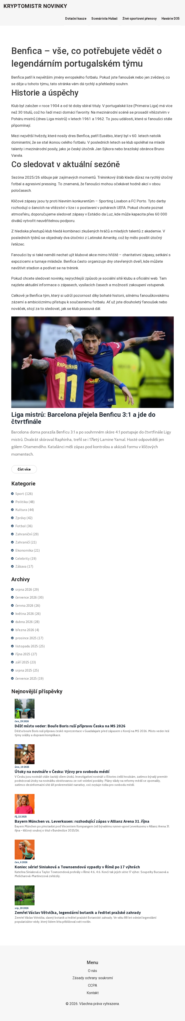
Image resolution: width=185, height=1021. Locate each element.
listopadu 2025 (30, 646)
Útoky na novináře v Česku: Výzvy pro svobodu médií (62, 771)
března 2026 (27, 630)
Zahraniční (27, 534)
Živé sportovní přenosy (140, 18)
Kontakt (93, 993)
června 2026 (27, 605)
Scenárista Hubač (104, 18)
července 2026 (29, 597)
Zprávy (23, 517)
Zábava (24, 566)
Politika (25, 501)
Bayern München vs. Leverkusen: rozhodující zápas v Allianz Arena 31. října (82, 821)
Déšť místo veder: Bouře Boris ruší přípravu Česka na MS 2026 (70, 726)
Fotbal (23, 526)
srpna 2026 (27, 589)
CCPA (92, 985)
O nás (92, 971)
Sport (24, 493)
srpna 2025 (27, 670)
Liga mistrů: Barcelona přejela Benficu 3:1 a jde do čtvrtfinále (83, 418)
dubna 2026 (27, 621)
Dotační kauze (75, 18)
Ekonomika (27, 550)
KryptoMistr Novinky (35, 6)
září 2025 (25, 662)
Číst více (24, 469)
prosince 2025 (29, 638)
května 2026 (28, 613)
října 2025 (26, 654)
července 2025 (29, 678)
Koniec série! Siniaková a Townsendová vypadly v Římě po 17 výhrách (77, 867)
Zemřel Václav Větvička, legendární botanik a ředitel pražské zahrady (78, 912)
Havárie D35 (171, 18)
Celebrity (25, 558)
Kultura (24, 509)
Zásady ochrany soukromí (92, 978)
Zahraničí (26, 542)
